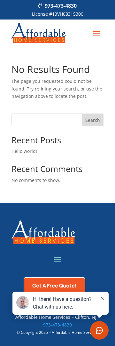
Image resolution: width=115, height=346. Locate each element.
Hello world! (24, 151)
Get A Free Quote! (54, 285)
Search (92, 120)
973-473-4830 (61, 5)
